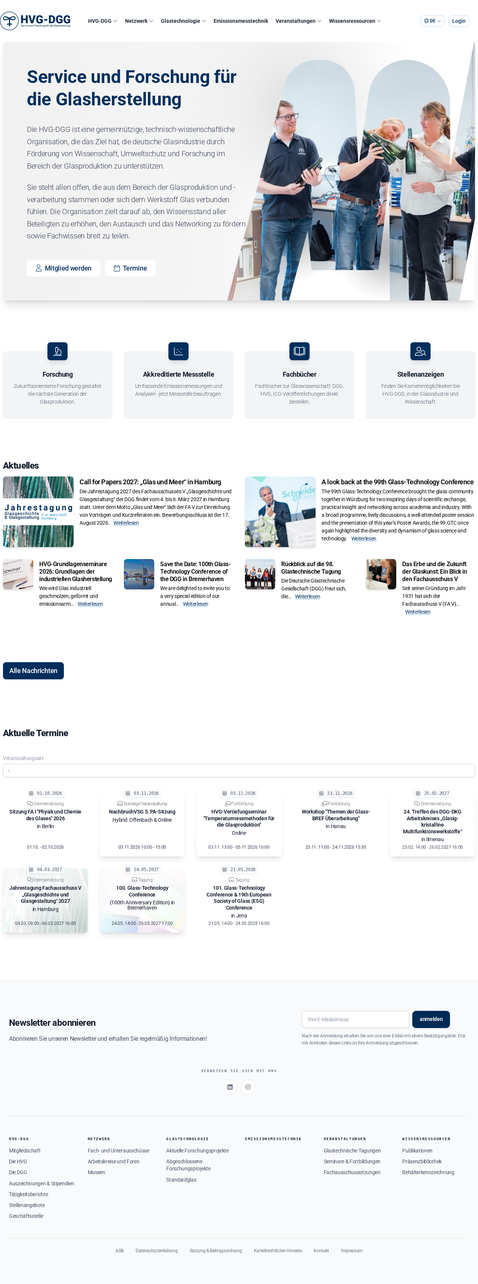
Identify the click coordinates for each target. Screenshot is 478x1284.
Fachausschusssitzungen (352, 1172)
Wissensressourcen (426, 1139)
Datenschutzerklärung (157, 1250)
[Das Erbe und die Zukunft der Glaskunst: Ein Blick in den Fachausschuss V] (381, 574)
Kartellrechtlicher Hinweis (278, 1250)
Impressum (352, 1250)
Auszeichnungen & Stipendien (41, 1183)
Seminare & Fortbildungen (352, 1161)
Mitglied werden (68, 268)
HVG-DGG (19, 1139)
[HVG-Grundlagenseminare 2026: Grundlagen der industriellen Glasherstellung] (18, 574)
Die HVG (18, 1161)
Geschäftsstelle (26, 1216)
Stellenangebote (26, 1205)
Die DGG (18, 1172)
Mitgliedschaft (25, 1151)
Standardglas (181, 1180)
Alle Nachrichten (33, 671)
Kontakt (321, 1250)
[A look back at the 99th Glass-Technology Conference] (280, 511)
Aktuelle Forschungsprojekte (197, 1151)
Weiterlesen (126, 523)
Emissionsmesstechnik (273, 1139)
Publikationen (417, 1151)
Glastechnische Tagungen (352, 1151)
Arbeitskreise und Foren (114, 1161)
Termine (135, 268)
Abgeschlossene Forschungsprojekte (188, 1165)
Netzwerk (99, 1139)
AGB (119, 1250)
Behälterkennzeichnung (428, 1172)
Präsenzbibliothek (422, 1161)
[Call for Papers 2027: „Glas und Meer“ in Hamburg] (38, 511)
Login (459, 21)
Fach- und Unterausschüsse (118, 1151)
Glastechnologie (187, 1139)
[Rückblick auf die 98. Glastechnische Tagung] (260, 574)
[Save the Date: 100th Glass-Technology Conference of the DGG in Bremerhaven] (139, 574)
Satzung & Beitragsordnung (216, 1250)
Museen (96, 1172)
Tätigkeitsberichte (28, 1194)
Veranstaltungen (345, 1139)
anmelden (431, 1019)
